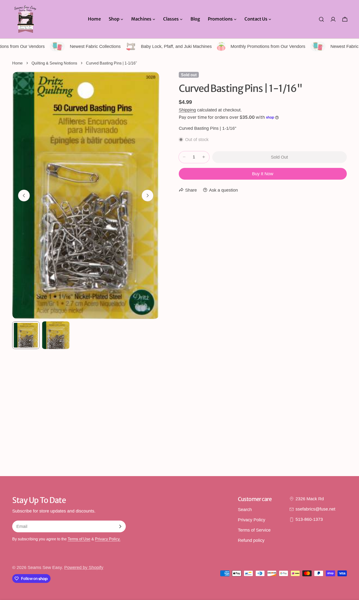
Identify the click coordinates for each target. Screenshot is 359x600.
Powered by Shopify (83, 567)
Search (245, 509)
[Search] (321, 19)
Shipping (187, 109)
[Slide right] (147, 195)
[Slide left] (24, 195)
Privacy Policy (251, 519)
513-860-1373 (309, 519)
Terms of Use (79, 539)
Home (17, 63)
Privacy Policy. (107, 539)
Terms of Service (254, 530)
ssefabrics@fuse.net (315, 509)
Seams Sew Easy (45, 567)
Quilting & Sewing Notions (54, 63)
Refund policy (251, 540)
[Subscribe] (120, 526)
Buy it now (262, 173)
